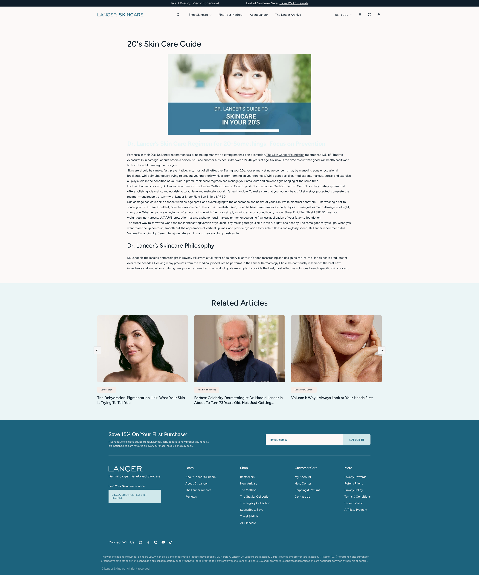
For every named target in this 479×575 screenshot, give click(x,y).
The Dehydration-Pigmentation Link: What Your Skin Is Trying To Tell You (141, 400)
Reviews (191, 496)
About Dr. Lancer (196, 483)
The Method (248, 490)
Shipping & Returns (307, 490)
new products (185, 268)
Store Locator (353, 503)
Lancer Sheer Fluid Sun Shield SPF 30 (300, 212)
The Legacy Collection (255, 503)
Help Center (303, 483)
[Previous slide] (97, 350)
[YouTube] (163, 542)
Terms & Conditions (357, 496)
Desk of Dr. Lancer (304, 389)
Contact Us (302, 496)
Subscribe (356, 439)
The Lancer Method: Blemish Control (219, 186)
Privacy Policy (353, 490)
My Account (303, 477)
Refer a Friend (353, 483)
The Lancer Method (271, 186)
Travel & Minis (249, 516)
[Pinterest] (156, 542)
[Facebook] (148, 542)
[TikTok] (171, 542)
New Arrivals (248, 483)
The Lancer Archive (198, 490)
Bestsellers (247, 477)
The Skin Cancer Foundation (285, 155)
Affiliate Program (355, 509)
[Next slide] (381, 350)
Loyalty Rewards (355, 477)
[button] (173, 3)
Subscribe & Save (251, 509)
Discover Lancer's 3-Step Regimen (129, 496)
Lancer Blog (106, 389)
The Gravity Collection (255, 496)
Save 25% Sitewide (240, 3)
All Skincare (248, 523)
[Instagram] (141, 542)
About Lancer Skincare (200, 477)
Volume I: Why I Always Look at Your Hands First (332, 397)
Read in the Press (207, 389)
